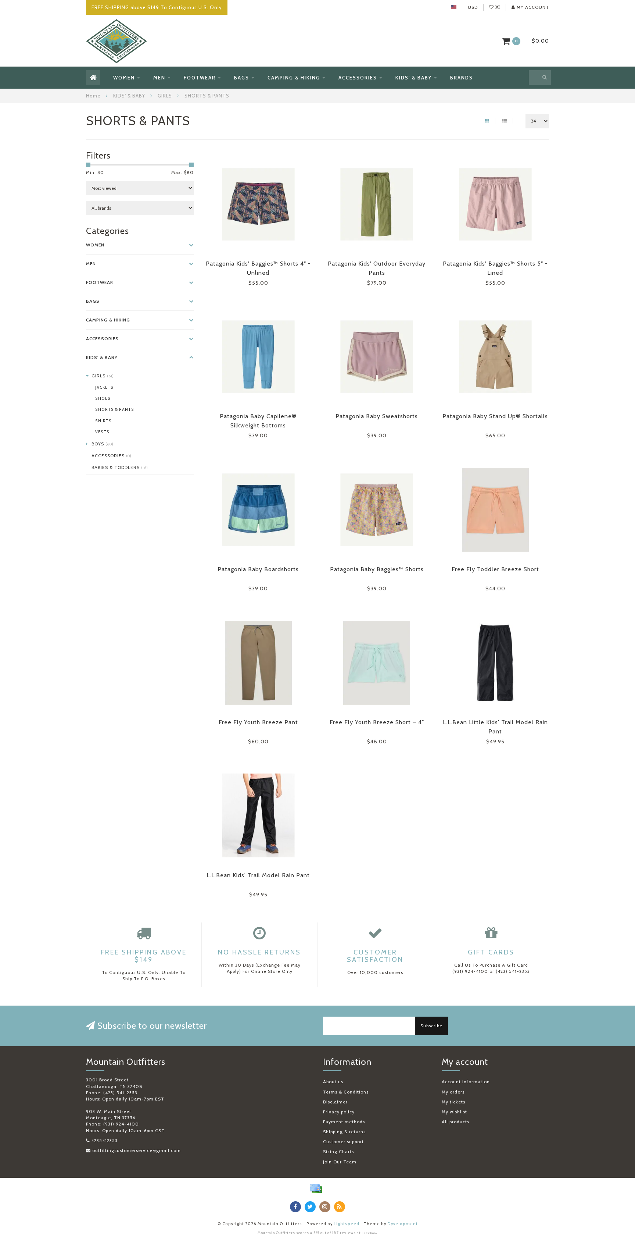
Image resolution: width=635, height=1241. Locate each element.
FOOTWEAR (200, 78)
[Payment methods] (315, 1188)
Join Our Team (339, 1161)
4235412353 (104, 1140)
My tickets (453, 1102)
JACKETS (104, 387)
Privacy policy (339, 1111)
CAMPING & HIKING (294, 78)
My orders (453, 1092)
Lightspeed (346, 1224)
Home (93, 96)
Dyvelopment (402, 1224)
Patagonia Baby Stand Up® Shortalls (495, 416)
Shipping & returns (344, 1131)
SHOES (103, 398)
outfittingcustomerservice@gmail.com (136, 1150)
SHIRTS (103, 421)
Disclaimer (335, 1102)
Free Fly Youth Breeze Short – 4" (377, 722)
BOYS (103, 444)
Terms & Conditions (346, 1092)
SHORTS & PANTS (114, 409)
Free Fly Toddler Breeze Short (495, 569)
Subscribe (431, 1025)
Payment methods (344, 1121)
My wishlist (454, 1111)
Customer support (343, 1141)
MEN (159, 78)
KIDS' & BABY (413, 78)
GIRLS (103, 375)
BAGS (241, 78)
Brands (461, 78)
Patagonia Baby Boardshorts (258, 569)
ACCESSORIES (357, 78)
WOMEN (124, 78)
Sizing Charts (338, 1151)
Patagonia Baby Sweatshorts (377, 416)
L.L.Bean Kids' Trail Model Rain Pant (258, 875)
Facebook (370, 1233)
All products (455, 1121)
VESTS (102, 432)
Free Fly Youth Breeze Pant (258, 722)
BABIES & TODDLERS (120, 467)
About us (333, 1081)
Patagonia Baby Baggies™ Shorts (377, 569)
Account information (466, 1081)
